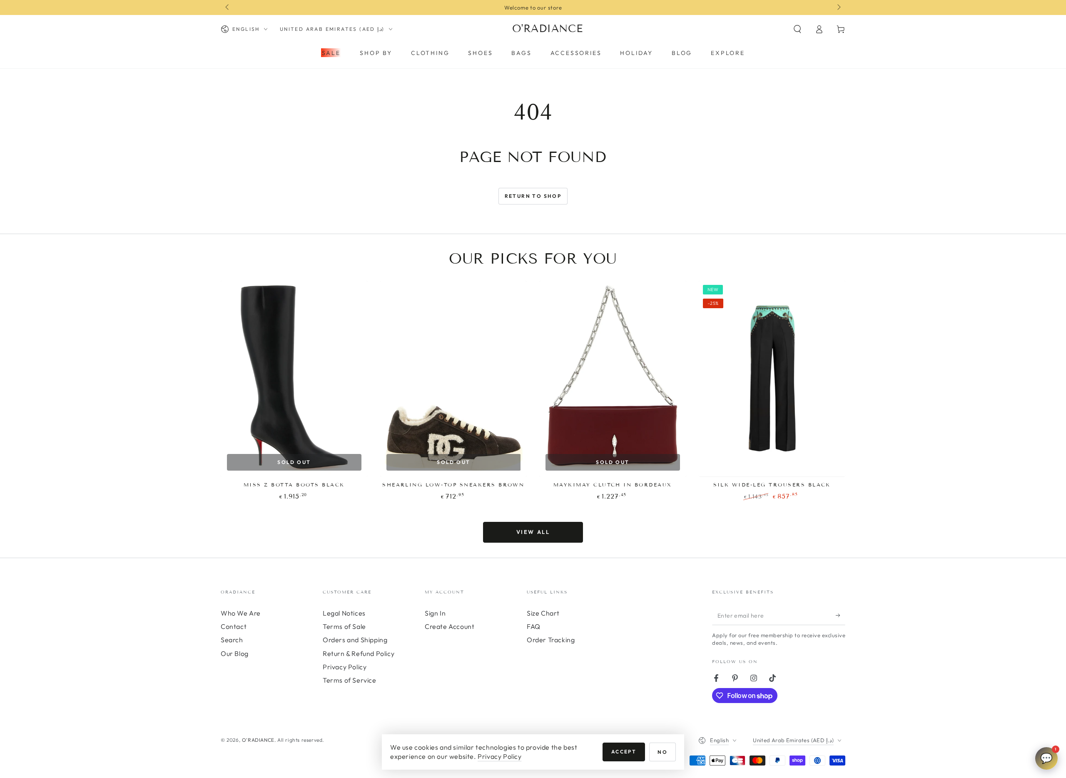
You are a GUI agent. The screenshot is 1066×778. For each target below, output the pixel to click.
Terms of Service (349, 680)
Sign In (435, 613)
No (662, 752)
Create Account (449, 626)
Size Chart (543, 613)
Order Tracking (551, 640)
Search (232, 640)
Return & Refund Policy (358, 653)
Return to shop (533, 196)
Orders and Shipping (355, 640)
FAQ (533, 626)
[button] (797, 29)
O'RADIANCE (258, 740)
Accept (623, 751)
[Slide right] (838, 7)
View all (533, 532)
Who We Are (241, 613)
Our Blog (235, 653)
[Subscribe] (840, 615)
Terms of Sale (344, 626)
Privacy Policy (344, 667)
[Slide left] (228, 7)
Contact (234, 626)
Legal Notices (344, 613)
